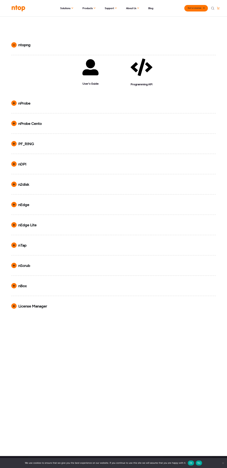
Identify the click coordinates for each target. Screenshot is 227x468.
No (199, 463)
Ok (190, 463)
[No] (223, 463)
